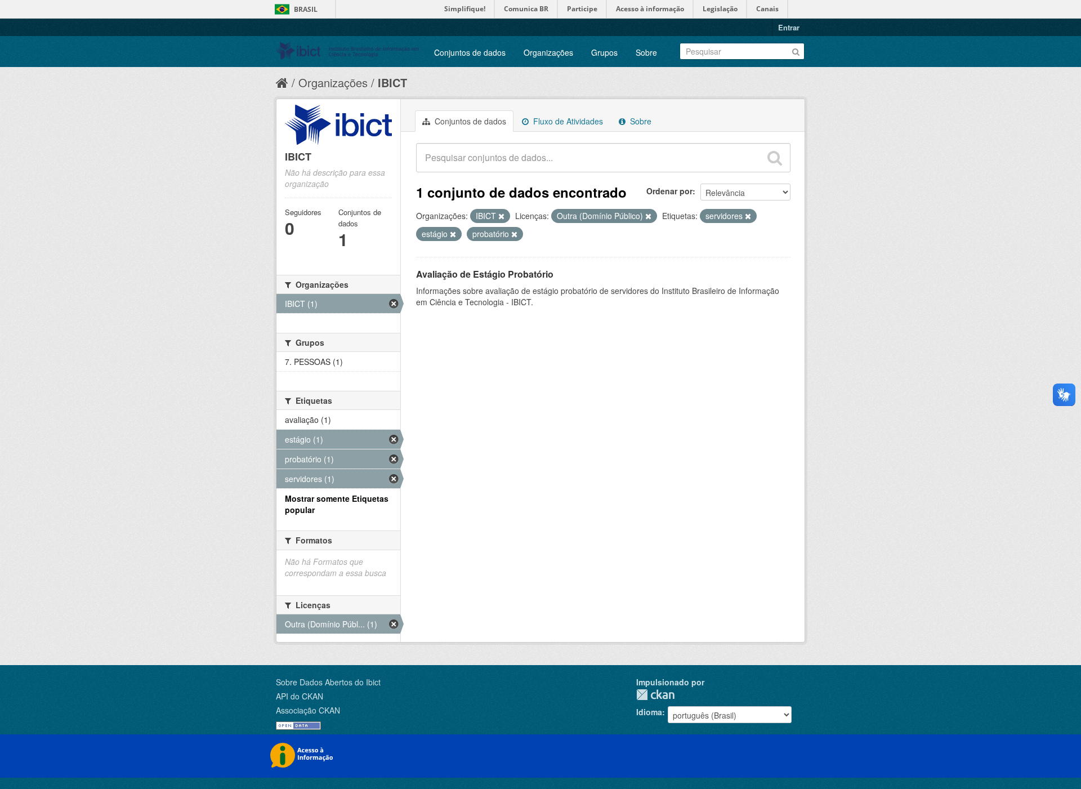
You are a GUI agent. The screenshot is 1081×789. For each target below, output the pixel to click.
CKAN (655, 695)
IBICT (392, 82)
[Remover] (501, 216)
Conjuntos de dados (470, 52)
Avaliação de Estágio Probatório (484, 274)
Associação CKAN (308, 710)
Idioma (649, 711)
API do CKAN (299, 696)
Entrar (788, 27)
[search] (774, 157)
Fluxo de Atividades (567, 121)
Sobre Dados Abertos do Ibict (328, 682)
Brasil (306, 9)
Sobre (646, 52)
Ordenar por (669, 191)
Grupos (604, 52)
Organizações (548, 52)
